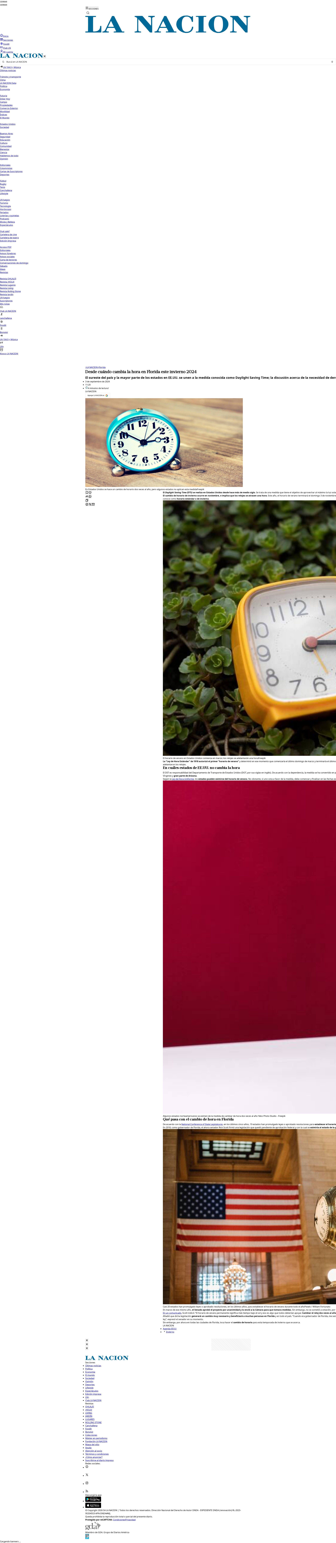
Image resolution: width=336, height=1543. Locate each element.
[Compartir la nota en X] (90, 504)
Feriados (4, 212)
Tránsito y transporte (10, 76)
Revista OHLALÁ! (8, 278)
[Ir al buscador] (88, 13)
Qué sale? (5, 231)
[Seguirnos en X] (86, 1475)
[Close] (86, 1340)
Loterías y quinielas (9, 215)
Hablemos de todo (9, 155)
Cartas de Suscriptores (11, 171)
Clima (3, 79)
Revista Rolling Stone (10, 291)
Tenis (2, 187)
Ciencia (3, 152)
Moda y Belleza (7, 221)
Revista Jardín (6, 294)
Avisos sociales (7, 256)
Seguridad (5, 136)
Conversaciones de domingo (14, 262)
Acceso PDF (5, 247)
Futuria (3, 95)
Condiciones (119, 1519)
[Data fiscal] (87, 1538)
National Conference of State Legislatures (202, 1124)
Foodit (6, 44)
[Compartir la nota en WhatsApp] (90, 496)
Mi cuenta (8, 51)
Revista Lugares (8, 285)
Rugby (3, 184)
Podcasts (4, 218)
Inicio (6, 36)
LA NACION (91, 367)
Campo (3, 102)
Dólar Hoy (5, 98)
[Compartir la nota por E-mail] (93, 504)
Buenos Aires (6, 133)
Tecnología (5, 206)
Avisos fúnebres (8, 253)
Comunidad (6, 146)
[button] (168, 204)
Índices (3, 114)
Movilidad (5, 111)
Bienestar (4, 149)
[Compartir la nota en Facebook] (86, 504)
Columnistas (6, 168)
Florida (102, 367)
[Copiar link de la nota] (86, 500)
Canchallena (6, 190)
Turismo (4, 203)
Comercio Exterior (9, 108)
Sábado (3, 266)
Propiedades (6, 105)
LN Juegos (5, 199)
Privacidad (130, 1519)
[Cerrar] (44, 56)
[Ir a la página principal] (168, 32)
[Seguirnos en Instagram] (86, 1483)
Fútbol (3, 180)
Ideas (2, 269)
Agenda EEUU (170, 1328)
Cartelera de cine (8, 234)
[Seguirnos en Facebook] (86, 1467)
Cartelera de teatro (9, 237)
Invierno (170, 1331)
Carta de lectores (8, 259)
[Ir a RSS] (86, 1491)
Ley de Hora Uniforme (183, 778)
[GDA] (93, 1529)
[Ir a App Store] (93, 1507)
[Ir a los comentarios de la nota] (90, 492)
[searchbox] (166, 61)
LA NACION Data (8, 83)
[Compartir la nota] (86, 496)
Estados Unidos (7, 124)
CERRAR (3, 2)
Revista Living (6, 288)
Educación (5, 139)
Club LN (7, 48)
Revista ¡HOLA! (7, 281)
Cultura (3, 143)
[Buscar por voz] (332, 61)
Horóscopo (5, 209)
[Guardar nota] (86, 492)
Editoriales (5, 165)
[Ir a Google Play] (93, 1501)
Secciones (8, 40)
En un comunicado (172, 1312)
